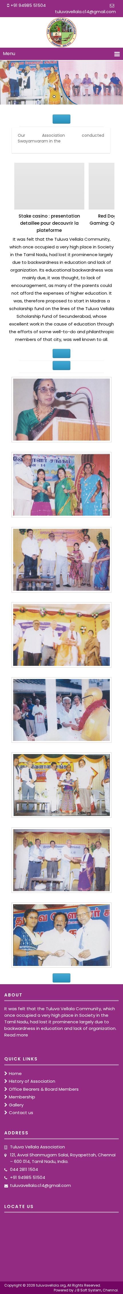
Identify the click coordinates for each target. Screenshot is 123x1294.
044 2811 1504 (24, 1169)
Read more (16, 1035)
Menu (9, 53)
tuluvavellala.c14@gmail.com (85, 12)
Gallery (16, 1105)
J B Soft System (87, 1290)
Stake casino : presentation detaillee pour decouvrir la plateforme (49, 223)
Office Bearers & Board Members (44, 1089)
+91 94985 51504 (27, 1177)
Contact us (21, 1113)
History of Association (32, 1081)
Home (15, 1073)
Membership (22, 1097)
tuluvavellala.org (51, 1285)
